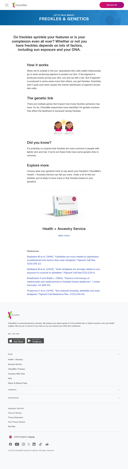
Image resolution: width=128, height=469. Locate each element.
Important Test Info (16, 408)
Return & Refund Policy (17, 383)
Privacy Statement (15, 417)
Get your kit (111, 5)
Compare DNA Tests (16, 374)
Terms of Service (15, 413)
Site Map (11, 426)
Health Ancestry (15, 360)
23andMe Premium (16, 369)
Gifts (10, 378)
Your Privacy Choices (16, 422)
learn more (64, 235)
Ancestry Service (15, 364)
